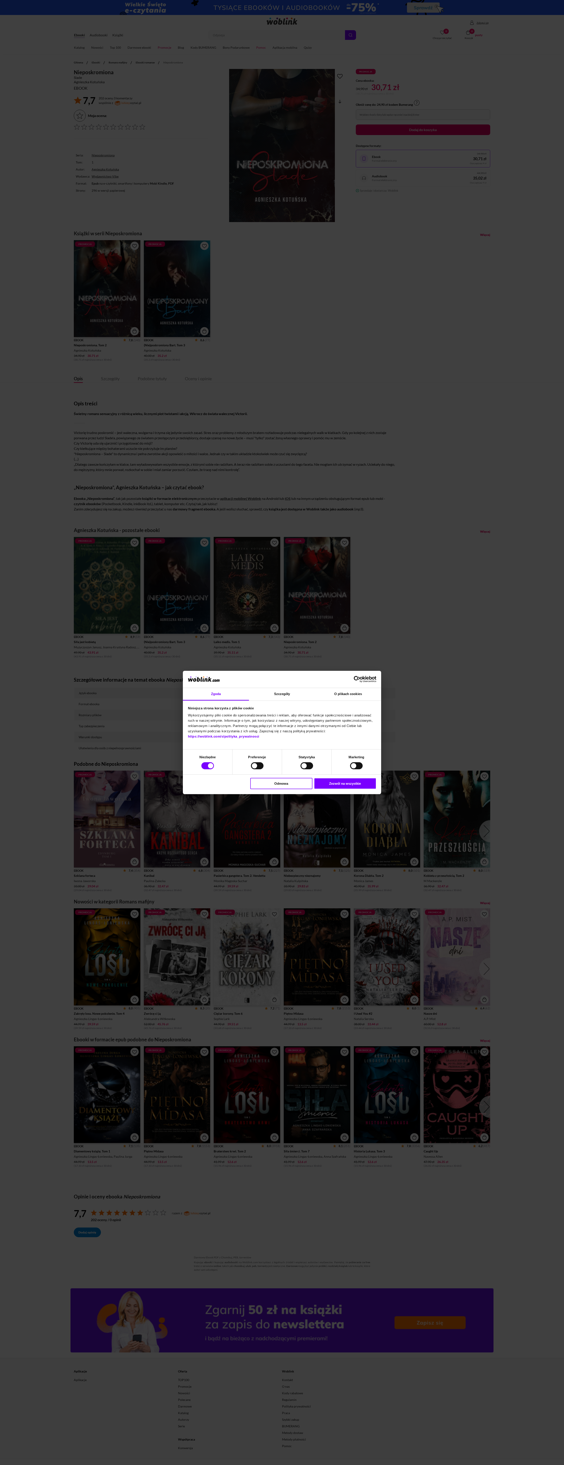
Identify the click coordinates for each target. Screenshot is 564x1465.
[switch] (257, 765)
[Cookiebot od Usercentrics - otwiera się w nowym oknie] (357, 679)
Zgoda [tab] (216, 694)
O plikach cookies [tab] (348, 694)
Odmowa (281, 783)
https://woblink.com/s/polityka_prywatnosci (223, 736)
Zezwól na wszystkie (345, 783)
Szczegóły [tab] (282, 694)
